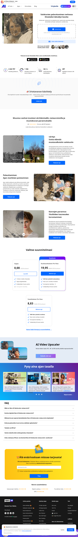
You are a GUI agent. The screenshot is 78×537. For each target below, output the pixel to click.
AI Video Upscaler (43, 505)
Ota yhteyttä (70, 505)
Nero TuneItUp (42, 518)
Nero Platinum (42, 513)
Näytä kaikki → (68, 394)
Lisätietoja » (8, 391)
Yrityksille (54, 6)
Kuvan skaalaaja (26, 505)
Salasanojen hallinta (12, 489)
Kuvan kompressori (27, 510)
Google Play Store (57, 515)
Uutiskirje (70, 513)
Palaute (69, 508)
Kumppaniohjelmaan (72, 510)
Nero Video (41, 521)
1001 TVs (54, 508)
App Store (55, 513)
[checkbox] (18, 471)
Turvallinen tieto (59, 489)
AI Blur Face (41, 510)
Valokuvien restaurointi (28, 508)
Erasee (53, 510)
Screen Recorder (42, 523)
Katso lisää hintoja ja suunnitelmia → (39, 329)
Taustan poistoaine (27, 521)
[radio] (30, 124)
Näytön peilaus (36, 489)
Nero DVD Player (42, 515)
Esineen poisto (26, 518)
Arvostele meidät (8, 516)
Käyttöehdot (70, 523)
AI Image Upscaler (43, 508)
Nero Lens (54, 505)
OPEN (72, 2)
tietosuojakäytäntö (48, 471)
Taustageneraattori (27, 523)
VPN (35, 491)
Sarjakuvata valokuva (27, 515)
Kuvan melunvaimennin (28, 513)
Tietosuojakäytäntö (26, 530)
